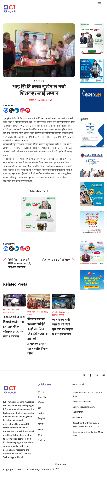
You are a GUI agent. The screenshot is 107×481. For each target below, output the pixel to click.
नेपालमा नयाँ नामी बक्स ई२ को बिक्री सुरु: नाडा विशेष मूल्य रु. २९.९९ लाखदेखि (62, 327)
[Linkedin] (16, 110)
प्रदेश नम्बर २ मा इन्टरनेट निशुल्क (56, 260)
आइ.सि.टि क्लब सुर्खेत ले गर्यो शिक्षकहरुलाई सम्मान (38, 90)
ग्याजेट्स (41, 413)
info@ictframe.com (81, 402)
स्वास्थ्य (40, 424)
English (41, 440)
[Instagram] (22, 110)
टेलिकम (41, 403)
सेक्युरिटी (41, 419)
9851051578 (77, 412)
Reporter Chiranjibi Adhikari (38, 100)
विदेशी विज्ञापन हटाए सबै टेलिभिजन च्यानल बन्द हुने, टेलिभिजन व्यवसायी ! (19, 263)
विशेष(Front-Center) (39, 312)
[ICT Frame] (9, 15)
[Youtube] (27, 110)
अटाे (4, 309)
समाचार (12, 312)
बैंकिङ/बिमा (42, 397)
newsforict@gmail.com (83, 407)
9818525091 (77, 418)
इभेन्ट (8, 309)
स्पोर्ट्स (40, 429)
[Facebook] (5, 110)
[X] (11, 110)
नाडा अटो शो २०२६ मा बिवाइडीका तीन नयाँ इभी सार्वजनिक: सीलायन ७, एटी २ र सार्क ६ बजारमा (14, 327)
